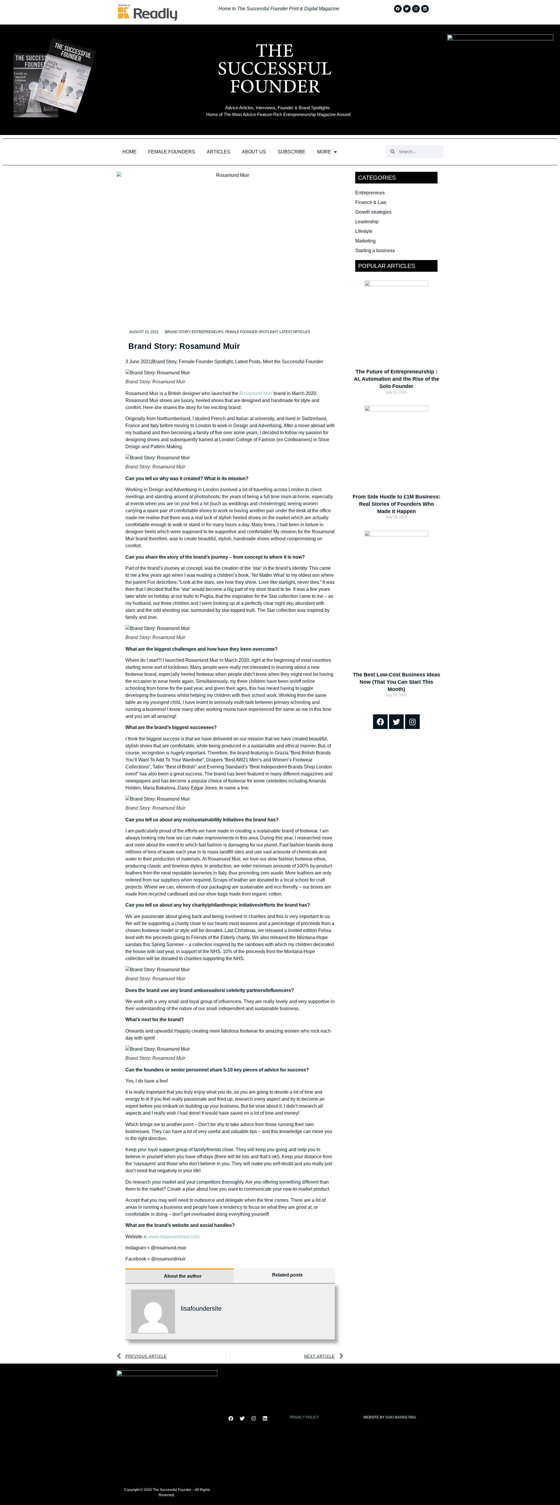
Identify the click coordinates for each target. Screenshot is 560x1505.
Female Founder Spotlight (251, 332)
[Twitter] (407, 9)
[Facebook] (398, 9)
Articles (218, 151)
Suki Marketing (400, 1417)
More (324, 151)
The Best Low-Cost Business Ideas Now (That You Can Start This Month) (396, 682)
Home (129, 151)
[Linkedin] (425, 9)
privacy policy (304, 1417)
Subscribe (291, 151)
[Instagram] (416, 9)
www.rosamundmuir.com (173, 1236)
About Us (254, 151)
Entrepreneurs (207, 332)
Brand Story (177, 332)
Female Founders (171, 151)
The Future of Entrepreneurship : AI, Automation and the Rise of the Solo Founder (396, 379)
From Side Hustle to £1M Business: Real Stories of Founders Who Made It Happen (396, 504)
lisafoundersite (201, 1308)
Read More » (396, 402)
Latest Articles (294, 332)
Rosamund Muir (255, 393)
